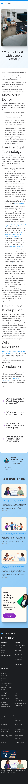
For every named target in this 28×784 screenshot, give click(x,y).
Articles (3, 678)
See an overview (6, 719)
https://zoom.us (19, 203)
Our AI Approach (6, 655)
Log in (16, 695)
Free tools (4, 673)
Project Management (19, 653)
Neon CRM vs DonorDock (5, 743)
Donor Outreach (19, 647)
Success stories (6, 680)
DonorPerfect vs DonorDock (19, 725)
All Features (18, 659)
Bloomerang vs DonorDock (5, 725)
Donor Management (21, 645)
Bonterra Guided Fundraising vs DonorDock (19, 737)
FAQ (2, 671)
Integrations (18, 664)
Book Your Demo (9, 615)
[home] (6, 3)
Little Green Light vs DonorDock (7, 736)
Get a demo (4, 695)
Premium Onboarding (4, 703)
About (3, 645)
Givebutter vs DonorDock (19, 719)
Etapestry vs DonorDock (5, 730)
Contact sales (5, 706)
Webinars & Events (6, 683)
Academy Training (20, 705)
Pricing (3, 647)
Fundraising (18, 650)
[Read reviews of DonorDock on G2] (8, 754)
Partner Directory (6, 676)
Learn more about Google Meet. (14, 263)
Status (16, 698)
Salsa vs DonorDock (20, 742)
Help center (18, 700)
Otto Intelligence (20, 657)
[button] (25, 3)
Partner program (6, 653)
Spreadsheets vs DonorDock (19, 730)
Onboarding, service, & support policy (6, 687)
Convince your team (5, 699)
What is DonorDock (20, 703)
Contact (3, 650)
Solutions (17, 662)
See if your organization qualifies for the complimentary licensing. (15, 234)
